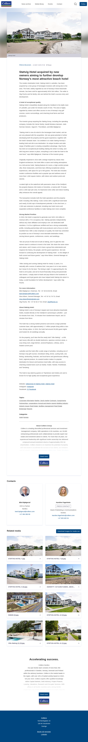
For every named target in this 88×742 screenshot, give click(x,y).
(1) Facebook (31, 389)
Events (50, 4)
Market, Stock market (42, 400)
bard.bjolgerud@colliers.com (29, 294)
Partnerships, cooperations (28, 403)
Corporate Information (26, 400)
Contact (59, 4)
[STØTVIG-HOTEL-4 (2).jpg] (25, 574)
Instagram (30, 386)
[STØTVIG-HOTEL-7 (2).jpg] (63, 546)
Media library (39, 4)
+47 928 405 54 (63, 518)
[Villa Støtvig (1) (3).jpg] (25, 631)
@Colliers (65, 450)
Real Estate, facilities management (42, 406)
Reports (29, 409)
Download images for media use (69, 531)
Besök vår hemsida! (44, 732)
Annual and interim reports (47, 403)
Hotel (21, 417)
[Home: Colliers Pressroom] (6, 4)
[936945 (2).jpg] (25, 602)
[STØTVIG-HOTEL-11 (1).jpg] (63, 631)
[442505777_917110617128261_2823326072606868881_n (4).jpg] (63, 574)
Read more (44, 456)
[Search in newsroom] (75, 4)
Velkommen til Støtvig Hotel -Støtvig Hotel (40, 384)
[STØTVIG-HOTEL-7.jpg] (25, 546)
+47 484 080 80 (24, 514)
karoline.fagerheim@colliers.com (63, 515)
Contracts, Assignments (58, 400)
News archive (26, 4)
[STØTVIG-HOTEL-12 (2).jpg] (63, 602)
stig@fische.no (52, 302)
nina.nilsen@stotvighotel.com (29, 299)
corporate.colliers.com (48, 450)
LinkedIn (44, 734)
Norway (26, 417)
